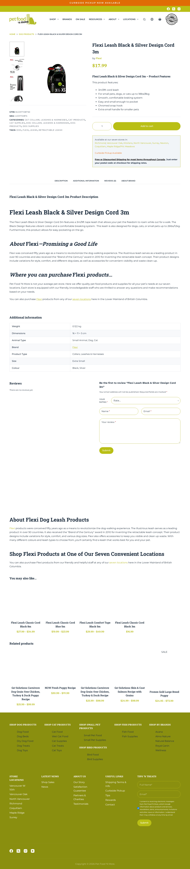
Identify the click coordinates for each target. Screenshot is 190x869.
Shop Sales (47, 782)
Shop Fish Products (128, 724)
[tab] (61, 181)
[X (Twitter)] (173, 8)
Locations (129, 19)
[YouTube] (32, 851)
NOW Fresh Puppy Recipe (60, 688)
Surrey (155, 143)
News (44, 786)
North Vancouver (142, 143)
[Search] (144, 19)
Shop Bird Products (93, 747)
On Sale (80, 19)
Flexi (26, 130)
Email (147, 411)
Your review (109, 422)
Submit (106, 450)
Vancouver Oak (114, 143)
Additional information (86, 181)
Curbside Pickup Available (108, 153)
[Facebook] (168, 8)
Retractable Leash (50, 130)
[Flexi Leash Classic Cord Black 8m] (26, 601)
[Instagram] (179, 8)
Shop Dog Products (23, 724)
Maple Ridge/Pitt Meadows (121, 146)
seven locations (81, 299)
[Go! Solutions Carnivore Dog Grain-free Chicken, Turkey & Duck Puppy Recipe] (26, 666)
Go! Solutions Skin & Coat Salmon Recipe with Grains (130, 691)
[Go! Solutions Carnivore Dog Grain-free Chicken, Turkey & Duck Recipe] (95, 666)
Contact (110, 804)
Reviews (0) (110, 181)
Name (106, 411)
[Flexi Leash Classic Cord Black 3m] (130, 601)
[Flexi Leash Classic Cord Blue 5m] (60, 601)
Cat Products (76, 120)
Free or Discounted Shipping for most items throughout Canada (130, 159)
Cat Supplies (17, 123)
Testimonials (80, 803)
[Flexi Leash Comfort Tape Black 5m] (95, 601)
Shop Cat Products (57, 724)
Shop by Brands (160, 724)
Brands (67, 19)
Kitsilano (128, 143)
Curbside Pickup (115, 790)
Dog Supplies (31, 126)
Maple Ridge (17, 812)
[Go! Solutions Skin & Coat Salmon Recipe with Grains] (130, 666)
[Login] (152, 19)
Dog (19, 130)
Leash (33, 130)
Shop (53, 19)
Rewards (110, 800)
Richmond (100, 143)
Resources (95, 19)
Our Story (79, 782)
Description (61, 181)
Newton (164, 143)
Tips (107, 795)
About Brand (128, 181)
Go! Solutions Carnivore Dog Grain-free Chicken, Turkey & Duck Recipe (95, 691)
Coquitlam (100, 146)
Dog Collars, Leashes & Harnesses (47, 123)
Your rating (103, 400)
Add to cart (171, 5)
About (112, 19)
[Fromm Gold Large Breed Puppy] (164, 670)
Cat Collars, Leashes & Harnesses (46, 120)
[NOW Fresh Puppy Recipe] (60, 666)
